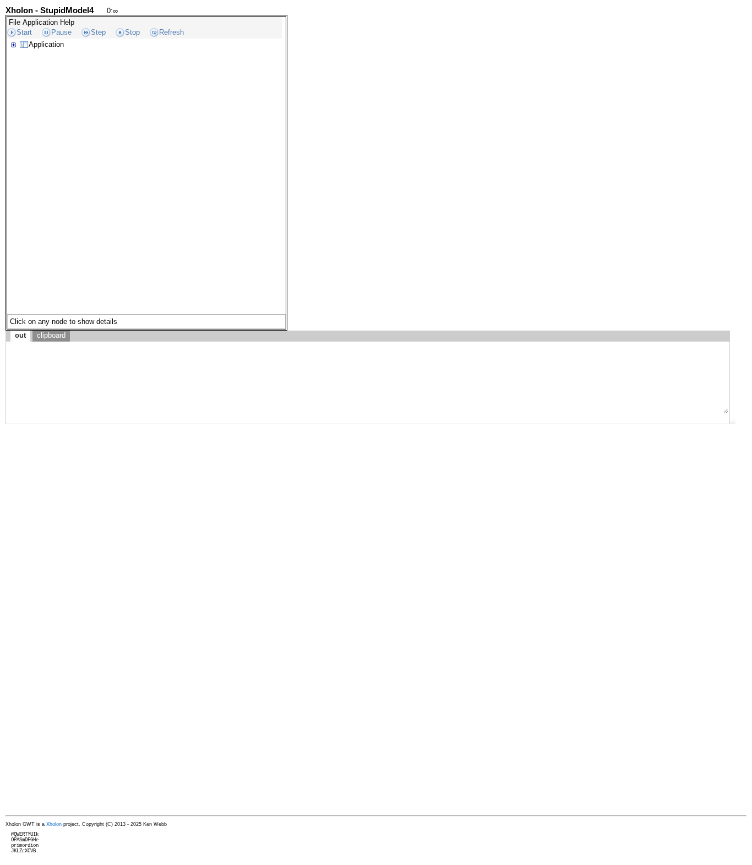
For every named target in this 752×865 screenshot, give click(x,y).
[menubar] (41, 22)
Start (24, 32)
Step (98, 32)
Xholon (54, 824)
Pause (61, 32)
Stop (132, 32)
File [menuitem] (14, 22)
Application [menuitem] (40, 22)
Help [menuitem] (67, 22)
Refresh (171, 32)
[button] (732, 421)
